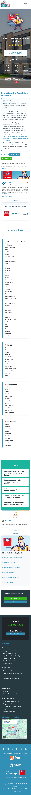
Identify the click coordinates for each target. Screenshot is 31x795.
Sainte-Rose (8, 373)
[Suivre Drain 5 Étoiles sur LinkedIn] (17, 749)
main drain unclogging (19, 134)
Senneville (7, 317)
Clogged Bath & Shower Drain (12, 706)
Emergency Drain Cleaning (11, 701)
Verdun (6, 326)
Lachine (7, 275)
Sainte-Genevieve (9, 315)
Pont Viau (7, 363)
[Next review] (18, 200)
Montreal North (8, 282)
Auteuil (6, 347)
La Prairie (7, 398)
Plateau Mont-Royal (10, 296)
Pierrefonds (8, 294)
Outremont (7, 289)
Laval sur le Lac (9, 359)
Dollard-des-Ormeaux (10, 261)
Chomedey (7, 349)
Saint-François (8, 366)
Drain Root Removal (8, 572)
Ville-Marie (7, 331)
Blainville (7, 424)
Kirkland (7, 273)
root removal (13, 138)
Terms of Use (17, 753)
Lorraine (7, 431)
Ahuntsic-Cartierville (10, 247)
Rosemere (7, 438)
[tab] (14, 200)
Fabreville (7, 354)
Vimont (6, 375)
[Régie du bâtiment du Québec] (25, 214)
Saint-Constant (9, 405)
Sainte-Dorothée (9, 370)
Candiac (7, 391)
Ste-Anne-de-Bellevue (10, 319)
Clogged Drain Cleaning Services (12, 557)
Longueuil (7, 401)
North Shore (12, 422)
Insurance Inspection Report (11, 676)
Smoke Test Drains (7, 582)
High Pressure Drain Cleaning (11, 567)
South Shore (12, 385)
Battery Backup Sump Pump (11, 694)
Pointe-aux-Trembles (10, 298)
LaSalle (7, 277)
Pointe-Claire (8, 301)
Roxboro (7, 308)
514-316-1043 (16, 60)
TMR (6, 324)
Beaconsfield (8, 254)
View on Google (15, 533)
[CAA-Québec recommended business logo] (6, 213)
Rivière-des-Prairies (10, 303)
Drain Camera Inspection (10, 671)
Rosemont (7, 305)
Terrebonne (8, 445)
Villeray (7, 329)
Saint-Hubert (8, 408)
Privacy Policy (8, 753)
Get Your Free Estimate (15, 634)
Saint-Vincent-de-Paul (10, 368)
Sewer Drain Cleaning (8, 562)
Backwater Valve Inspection (11, 678)
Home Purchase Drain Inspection (12, 673)
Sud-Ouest (7, 322)
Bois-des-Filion (8, 428)
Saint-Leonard (8, 312)
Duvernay (7, 352)
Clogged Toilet (7, 704)
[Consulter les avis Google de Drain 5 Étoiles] (8, 749)
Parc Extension (8, 291)
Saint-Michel (8, 336)
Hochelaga (7, 268)
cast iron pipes (7, 123)
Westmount (8, 333)
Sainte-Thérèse (9, 442)
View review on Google (7, 196)
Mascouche (8, 433)
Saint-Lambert (8, 410)
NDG (6, 287)
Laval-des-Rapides (10, 356)
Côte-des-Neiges (9, 256)
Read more (4, 193)
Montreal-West (8, 284)
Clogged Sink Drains (9, 711)
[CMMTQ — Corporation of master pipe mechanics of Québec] (15, 214)
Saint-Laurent (8, 310)
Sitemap (24, 753)
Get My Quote (16, 53)
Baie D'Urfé (8, 252)
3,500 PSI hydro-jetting (9, 136)
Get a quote (15, 154)
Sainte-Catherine (9, 412)
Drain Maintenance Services (10, 577)
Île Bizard (7, 270)
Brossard (7, 389)
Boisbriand (7, 426)
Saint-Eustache (9, 440)
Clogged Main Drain (9, 709)
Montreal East (8, 280)
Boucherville (8, 387)
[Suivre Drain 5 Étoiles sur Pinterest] (22, 749)
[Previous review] (13, 200)
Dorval (6, 263)
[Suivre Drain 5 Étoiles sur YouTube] (26, 749)
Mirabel (7, 435)
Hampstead (8, 266)
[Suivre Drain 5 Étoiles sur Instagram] (13, 749)
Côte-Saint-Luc (9, 259)
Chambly (7, 394)
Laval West (7, 361)
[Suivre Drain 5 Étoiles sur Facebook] (4, 749)
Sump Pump (6, 691)
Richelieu (7, 403)
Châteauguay (8, 396)
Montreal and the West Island (16, 243)
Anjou (6, 249)
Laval (9, 345)
